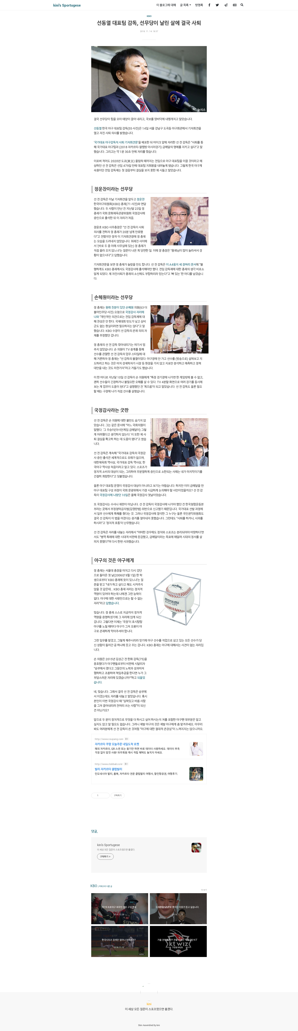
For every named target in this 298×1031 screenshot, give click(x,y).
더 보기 (204, 889)
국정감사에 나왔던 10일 (114, 495)
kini (158, 1025)
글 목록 (184, 5)
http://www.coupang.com (109, 739)
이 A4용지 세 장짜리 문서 (181, 264)
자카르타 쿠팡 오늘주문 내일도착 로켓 (117, 744)
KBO (149, 16)
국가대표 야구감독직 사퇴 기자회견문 (116, 142)
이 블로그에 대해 (166, 5)
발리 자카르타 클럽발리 (108, 769)
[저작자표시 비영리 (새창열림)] (128, 795)
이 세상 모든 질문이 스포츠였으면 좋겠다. (116, 849)
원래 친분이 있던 (115, 307)
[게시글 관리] (106, 795)
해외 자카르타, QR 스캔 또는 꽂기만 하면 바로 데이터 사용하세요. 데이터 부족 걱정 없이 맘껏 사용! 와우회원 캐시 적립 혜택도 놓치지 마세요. (137, 750)
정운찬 (141, 199)
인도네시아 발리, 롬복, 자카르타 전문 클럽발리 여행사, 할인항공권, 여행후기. (136, 773)
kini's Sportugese (67, 5)
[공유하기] (101, 795)
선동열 (98, 128)
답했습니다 (112, 603)
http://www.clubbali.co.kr (109, 764)
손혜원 (129, 307)
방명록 (199, 5)
